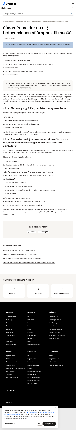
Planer (29, 341)
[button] (4, 14)
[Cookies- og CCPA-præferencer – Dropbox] (30, 417)
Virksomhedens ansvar (56, 365)
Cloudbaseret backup (55, 329)
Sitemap (9, 374)
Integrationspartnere (33, 380)
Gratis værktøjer (11, 344)
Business (30, 323)
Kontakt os (9, 359)
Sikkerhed (9, 332)
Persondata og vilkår (12, 362)
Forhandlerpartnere (33, 377)
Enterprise (30, 326)
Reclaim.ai (30, 338)
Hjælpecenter (6, 8)
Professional (31, 320)
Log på (7, 161)
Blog (28, 355)
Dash (29, 329)
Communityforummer (34, 371)
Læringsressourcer (12, 377)
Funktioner (9, 326)
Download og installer (12, 205)
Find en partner (32, 383)
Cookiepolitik (10, 365)
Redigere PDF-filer (54, 332)
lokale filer (51, 210)
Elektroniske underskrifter (57, 335)
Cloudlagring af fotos (55, 323)
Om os (51, 355)
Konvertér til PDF (54, 338)
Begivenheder (31, 359)
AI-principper (10, 371)
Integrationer (10, 323)
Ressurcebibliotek (33, 365)
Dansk (8, 402)
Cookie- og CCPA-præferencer (15, 368)
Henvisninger (31, 374)
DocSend (30, 332)
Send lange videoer (55, 320)
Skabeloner (9, 341)
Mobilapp (9, 320)
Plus (28, 316)
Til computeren (11, 316)
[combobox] (38, 14)
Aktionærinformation (55, 362)
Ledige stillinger (54, 359)
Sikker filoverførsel (54, 326)
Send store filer (53, 316)
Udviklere (30, 368)
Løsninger (9, 329)
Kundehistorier (32, 362)
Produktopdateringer (33, 344)
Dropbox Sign (31, 335)
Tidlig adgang (10, 335)
